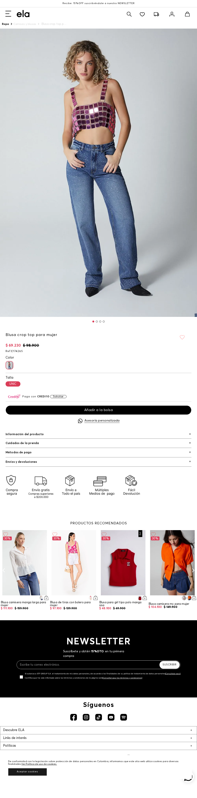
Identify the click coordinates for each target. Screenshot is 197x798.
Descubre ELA (13, 730)
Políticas (9, 745)
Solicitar (58, 396)
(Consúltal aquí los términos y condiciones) (122, 678)
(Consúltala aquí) (173, 674)
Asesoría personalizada (102, 420)
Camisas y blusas (24, 24)
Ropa (5, 24)
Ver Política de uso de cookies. (39, 764)
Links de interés (15, 738)
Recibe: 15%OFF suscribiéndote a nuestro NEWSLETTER (99, 3)
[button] (93, 321)
